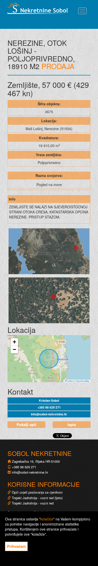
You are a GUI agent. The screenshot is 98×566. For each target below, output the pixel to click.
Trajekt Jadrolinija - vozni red (32, 503)
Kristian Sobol (49, 400)
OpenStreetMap (82, 380)
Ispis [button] (72, 424)
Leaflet (70, 380)
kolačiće (46, 518)
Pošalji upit (26, 424)
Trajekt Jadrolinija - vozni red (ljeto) (37, 497)
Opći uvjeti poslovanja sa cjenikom (37, 492)
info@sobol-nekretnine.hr (49, 414)
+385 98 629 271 (49, 407)
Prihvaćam (16, 546)
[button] (14, 342)
